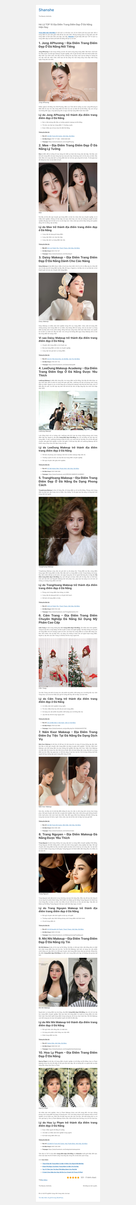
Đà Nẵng (44, 1180)
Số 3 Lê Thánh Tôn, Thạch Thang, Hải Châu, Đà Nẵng (63, 248)
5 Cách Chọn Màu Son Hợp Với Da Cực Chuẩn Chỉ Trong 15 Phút (62, 1172)
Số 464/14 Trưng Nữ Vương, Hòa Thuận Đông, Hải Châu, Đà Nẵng (67, 1143)
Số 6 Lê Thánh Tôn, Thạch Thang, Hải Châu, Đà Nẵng (63, 606)
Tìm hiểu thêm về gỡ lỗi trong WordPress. (51, 1197)
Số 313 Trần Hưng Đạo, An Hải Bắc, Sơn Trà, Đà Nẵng (63, 359)
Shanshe (46, 10)
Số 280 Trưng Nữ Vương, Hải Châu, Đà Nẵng (60, 136)
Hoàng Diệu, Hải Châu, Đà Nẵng (57, 1043)
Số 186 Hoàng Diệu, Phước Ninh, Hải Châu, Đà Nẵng (63, 468)
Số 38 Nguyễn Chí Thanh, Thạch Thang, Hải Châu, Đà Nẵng (65, 929)
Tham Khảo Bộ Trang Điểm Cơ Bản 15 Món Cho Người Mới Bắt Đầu (63, 1163)
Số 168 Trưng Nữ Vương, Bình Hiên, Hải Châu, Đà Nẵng (64, 825)
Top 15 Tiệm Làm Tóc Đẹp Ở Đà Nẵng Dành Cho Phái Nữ (59, 1169)
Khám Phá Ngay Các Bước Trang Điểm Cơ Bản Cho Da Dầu (60, 1166)
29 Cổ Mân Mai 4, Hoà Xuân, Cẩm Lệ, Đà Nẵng (61, 722)
